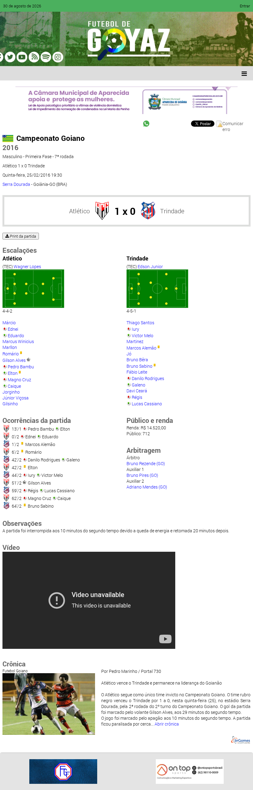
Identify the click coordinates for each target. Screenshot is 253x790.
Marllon (9, 347)
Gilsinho (10, 404)
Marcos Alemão (141, 348)
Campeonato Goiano (50, 138)
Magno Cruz (19, 380)
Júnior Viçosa (15, 398)
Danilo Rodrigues (148, 378)
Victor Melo (142, 335)
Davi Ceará (136, 391)
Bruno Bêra (137, 359)
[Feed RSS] (71, 57)
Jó (128, 354)
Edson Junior (150, 266)
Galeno (138, 385)
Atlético (79, 211)
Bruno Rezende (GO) (145, 463)
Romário (10, 354)
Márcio (9, 322)
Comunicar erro (232, 124)
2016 (10, 147)
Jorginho (11, 392)
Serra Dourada (16, 184)
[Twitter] (36, 57)
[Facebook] (24, 57)
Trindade (172, 211)
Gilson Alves (14, 360)
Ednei (13, 329)
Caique (14, 386)
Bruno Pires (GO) (142, 475)
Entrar (245, 6)
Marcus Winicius (18, 341)
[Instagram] (83, 57)
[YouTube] (47, 57)
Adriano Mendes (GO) (146, 487)
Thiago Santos (140, 322)
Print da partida (22, 236)
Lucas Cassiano (147, 404)
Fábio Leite (136, 372)
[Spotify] (59, 57)
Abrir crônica (167, 724)
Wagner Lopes (27, 266)
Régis (137, 397)
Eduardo (16, 335)
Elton (13, 373)
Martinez (134, 341)
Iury (135, 329)
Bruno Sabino (139, 366)
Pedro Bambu (21, 367)
